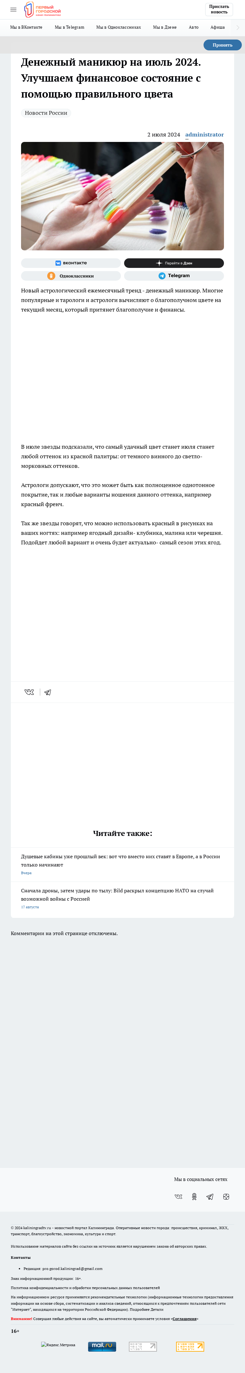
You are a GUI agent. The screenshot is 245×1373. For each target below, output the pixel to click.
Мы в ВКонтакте (26, 27)
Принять (223, 45)
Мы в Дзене (165, 27)
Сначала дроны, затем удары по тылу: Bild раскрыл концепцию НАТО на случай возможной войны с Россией (117, 898)
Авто (193, 27)
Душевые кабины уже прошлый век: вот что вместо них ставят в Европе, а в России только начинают (120, 864)
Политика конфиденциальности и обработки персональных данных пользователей (85, 1287)
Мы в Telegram (70, 27)
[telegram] (49, 692)
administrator (204, 134)
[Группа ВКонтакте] (71, 263)
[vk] (29, 692)
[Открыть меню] (13, 9)
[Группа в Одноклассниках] (71, 276)
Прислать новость (219, 9)
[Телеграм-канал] (174, 276)
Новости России (46, 112)
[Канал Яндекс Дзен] (174, 263)
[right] (238, 27)
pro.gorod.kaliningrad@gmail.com (72, 1268)
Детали (157, 1309)
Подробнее (140, 1309)
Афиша (218, 27)
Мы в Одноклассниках (118, 27)
